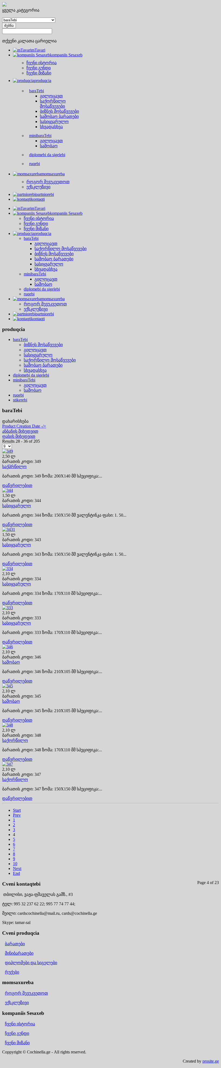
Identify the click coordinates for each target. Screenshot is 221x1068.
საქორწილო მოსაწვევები (50, 360)
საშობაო (33, 390)
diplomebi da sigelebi (31, 375)
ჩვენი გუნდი (17, 1033)
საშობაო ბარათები (43, 365)
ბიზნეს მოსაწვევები (43, 344)
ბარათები (15, 943)
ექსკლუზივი (17, 1002)
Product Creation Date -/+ (24, 426)
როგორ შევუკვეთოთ (26, 993)
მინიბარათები (19, 953)
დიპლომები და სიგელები (31, 962)
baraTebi (20, 339)
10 (15, 863)
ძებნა (9, 25)
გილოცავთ (35, 349)
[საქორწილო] (7, 725)
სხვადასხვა (35, 370)
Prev (17, 815)
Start (17, 810)
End (16, 873)
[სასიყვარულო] (7, 490)
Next (17, 868)
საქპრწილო (14, 466)
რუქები (12, 972)
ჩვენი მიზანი (17, 1042)
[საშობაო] (7, 646)
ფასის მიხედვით (18, 436)
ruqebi (18, 395)
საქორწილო (15, 740)
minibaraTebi (24, 380)
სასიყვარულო (38, 355)
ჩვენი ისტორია (20, 1024)
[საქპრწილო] (7, 451)
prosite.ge (210, 1061)
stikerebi (20, 400)
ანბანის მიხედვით (20, 431)
